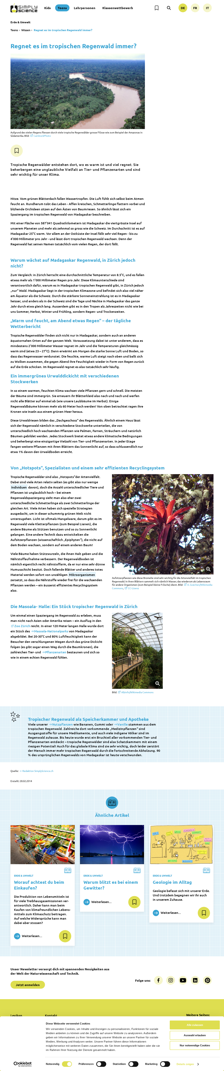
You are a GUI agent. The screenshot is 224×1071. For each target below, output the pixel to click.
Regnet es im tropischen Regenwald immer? (63, 30)
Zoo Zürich (22, 626)
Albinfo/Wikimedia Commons (137, 692)
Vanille (122, 724)
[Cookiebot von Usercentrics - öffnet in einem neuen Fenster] (22, 1064)
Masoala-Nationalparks (51, 631)
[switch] (101, 1064)
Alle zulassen (195, 1024)
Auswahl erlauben (195, 1035)
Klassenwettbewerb (117, 8)
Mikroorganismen (82, 575)
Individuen (19, 487)
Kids (47, 8)
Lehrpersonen (84, 8)
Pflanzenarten (55, 652)
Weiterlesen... (31, 936)
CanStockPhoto (42, 135)
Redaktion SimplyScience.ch (37, 770)
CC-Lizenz (133, 588)
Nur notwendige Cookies (195, 1045)
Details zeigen (185, 1064)
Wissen (25, 30)
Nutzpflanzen (62, 724)
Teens (62, 8)
